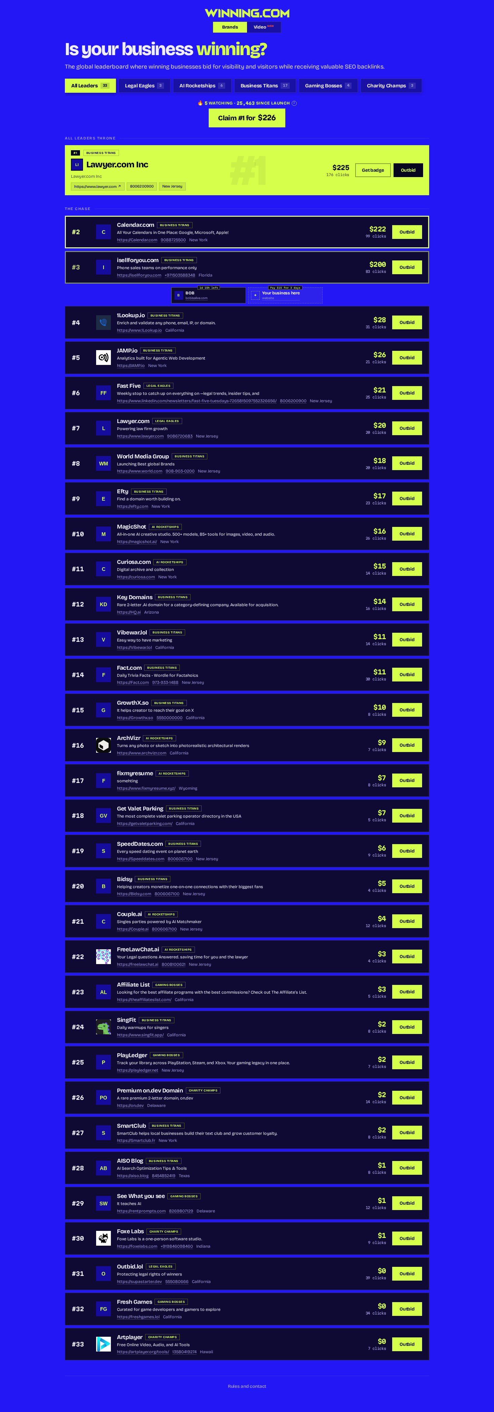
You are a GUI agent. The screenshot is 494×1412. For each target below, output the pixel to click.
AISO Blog (130, 1160)
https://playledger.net (137, 1070)
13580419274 (184, 1351)
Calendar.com (135, 225)
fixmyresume (135, 773)
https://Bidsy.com (134, 893)
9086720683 (180, 436)
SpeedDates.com (140, 843)
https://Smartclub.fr (136, 1140)
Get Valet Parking (140, 808)
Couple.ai (129, 914)
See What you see (141, 1196)
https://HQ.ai (129, 612)
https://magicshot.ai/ (137, 541)
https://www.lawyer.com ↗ (97, 186)
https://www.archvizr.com (141, 752)
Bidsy (124, 879)
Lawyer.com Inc (117, 164)
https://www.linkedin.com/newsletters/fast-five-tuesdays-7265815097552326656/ (197, 400)
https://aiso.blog (133, 1175)
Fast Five (129, 385)
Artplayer (129, 1337)
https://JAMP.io (131, 365)
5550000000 (169, 717)
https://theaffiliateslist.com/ (144, 999)
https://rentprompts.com (141, 1210)
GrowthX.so (133, 702)
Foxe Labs (130, 1231)
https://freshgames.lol (138, 1316)
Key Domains (134, 597)
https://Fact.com (133, 682)
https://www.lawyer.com (140, 436)
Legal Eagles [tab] (143, 86)
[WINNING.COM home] (247, 13)
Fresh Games (134, 1301)
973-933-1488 (165, 682)
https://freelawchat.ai (137, 964)
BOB (190, 292)
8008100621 (174, 964)
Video (264, 27)
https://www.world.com (139, 470)
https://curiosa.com (136, 576)
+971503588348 (180, 275)
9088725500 (173, 239)
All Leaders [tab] (89, 86)
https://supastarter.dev (139, 1281)
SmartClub (131, 1125)
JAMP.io (127, 350)
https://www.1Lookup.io (139, 330)
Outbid (408, 170)
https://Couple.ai (133, 928)
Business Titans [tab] (264, 86)
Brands (230, 27)
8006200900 (142, 186)
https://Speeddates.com (140, 858)
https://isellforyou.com (139, 275)
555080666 (177, 1281)
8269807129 (181, 1210)
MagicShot (131, 526)
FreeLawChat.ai (138, 949)
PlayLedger (132, 1055)
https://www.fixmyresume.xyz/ (146, 788)
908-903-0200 (180, 470)
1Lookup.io (131, 315)
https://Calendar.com (137, 239)
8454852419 (163, 1175)
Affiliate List (133, 984)
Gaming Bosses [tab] (327, 86)
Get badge (373, 170)
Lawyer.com (133, 421)
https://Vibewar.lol (134, 647)
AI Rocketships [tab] (200, 86)
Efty (122, 491)
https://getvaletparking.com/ (144, 823)
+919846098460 (177, 1246)
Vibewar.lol (132, 632)
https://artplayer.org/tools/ (143, 1351)
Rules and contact (247, 1386)
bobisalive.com (197, 298)
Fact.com (129, 667)
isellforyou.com (138, 260)
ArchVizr (128, 738)
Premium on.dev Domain (150, 1090)
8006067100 (180, 858)
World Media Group (143, 456)
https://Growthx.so (135, 717)
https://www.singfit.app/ (140, 1034)
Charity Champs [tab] (390, 86)
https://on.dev (130, 1105)
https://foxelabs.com (137, 1246)
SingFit (126, 1020)
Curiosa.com (134, 562)
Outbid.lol (130, 1266)
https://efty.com (132, 506)
